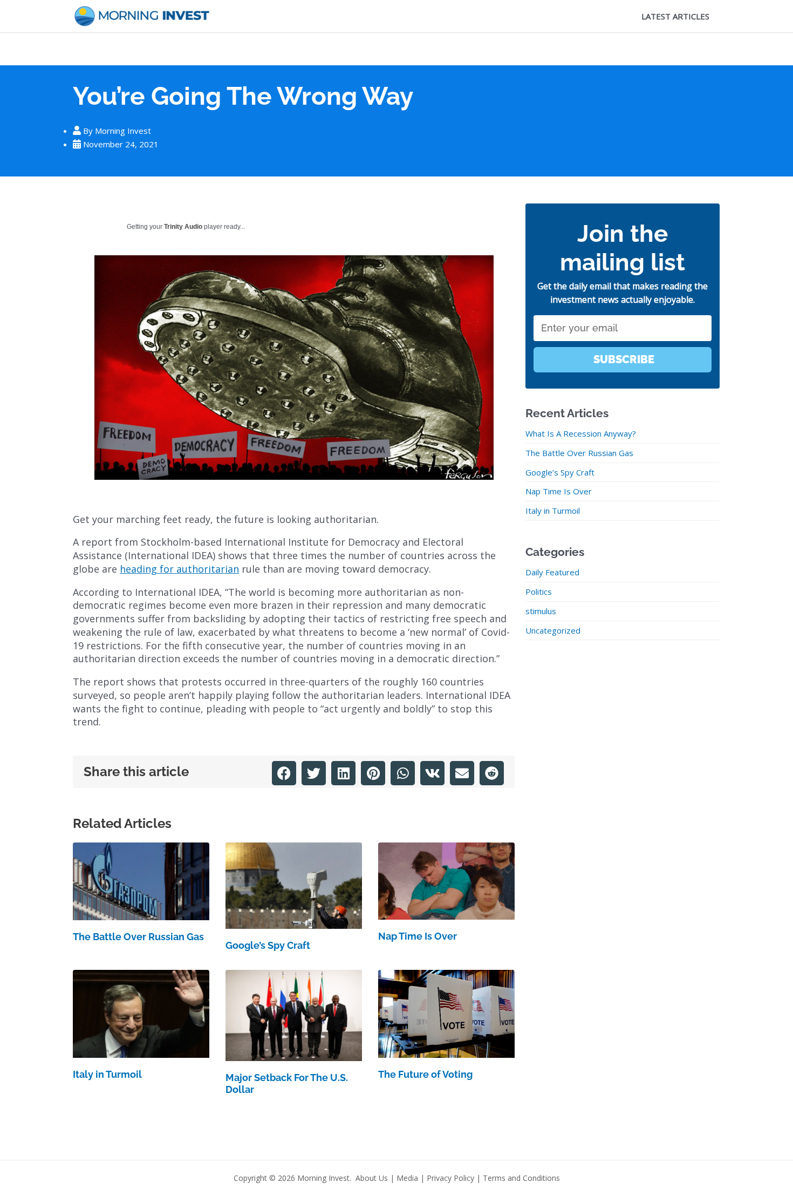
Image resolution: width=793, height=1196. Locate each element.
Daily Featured (552, 572)
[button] (284, 773)
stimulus (540, 611)
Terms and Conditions (521, 1178)
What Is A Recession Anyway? (580, 433)
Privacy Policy (450, 1178)
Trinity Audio (183, 226)
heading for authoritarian (179, 568)
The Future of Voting (425, 1074)
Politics (538, 591)
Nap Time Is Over (417, 936)
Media (407, 1178)
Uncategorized (552, 630)
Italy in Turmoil (107, 1074)
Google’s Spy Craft (267, 945)
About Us (372, 1178)
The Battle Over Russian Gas (138, 936)
